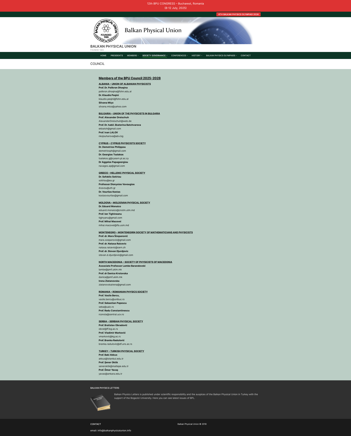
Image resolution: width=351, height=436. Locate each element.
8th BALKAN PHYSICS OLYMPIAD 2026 (238, 14)
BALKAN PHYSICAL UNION (113, 46)
